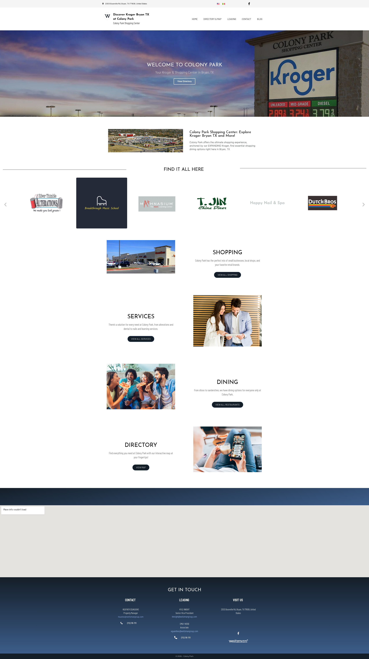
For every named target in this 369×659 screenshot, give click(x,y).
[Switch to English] (218, 4)
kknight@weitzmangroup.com (184, 616)
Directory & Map (212, 19)
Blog (259, 19)
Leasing (231, 19)
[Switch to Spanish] (223, 4)
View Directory (184, 81)
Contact (246, 19)
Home (195, 19)
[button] (5, 204)
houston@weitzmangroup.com (130, 616)
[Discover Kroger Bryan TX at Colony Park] (107, 16)
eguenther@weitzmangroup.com (184, 631)
